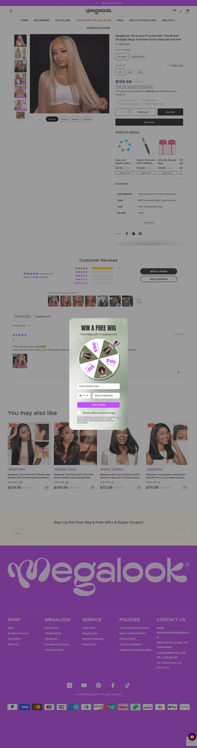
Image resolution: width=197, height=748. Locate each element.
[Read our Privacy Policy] (118, 418)
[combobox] (83, 396)
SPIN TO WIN (98, 405)
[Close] (124, 322)
